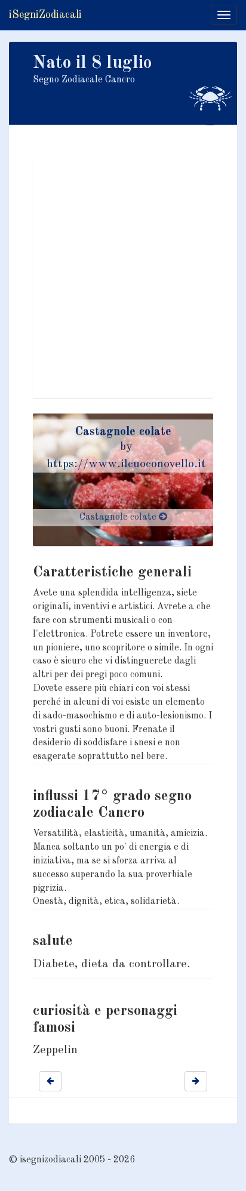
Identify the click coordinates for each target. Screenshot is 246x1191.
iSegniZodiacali (45, 15)
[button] (50, 1081)
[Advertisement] (123, 275)
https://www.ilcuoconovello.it (126, 464)
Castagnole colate (123, 432)
